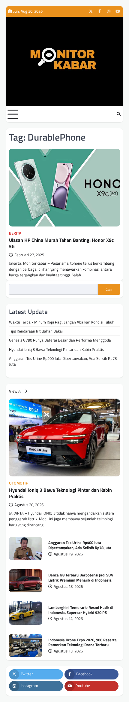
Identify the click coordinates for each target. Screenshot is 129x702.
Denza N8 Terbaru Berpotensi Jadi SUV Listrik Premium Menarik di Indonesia (80, 577)
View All (16, 391)
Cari (109, 289)
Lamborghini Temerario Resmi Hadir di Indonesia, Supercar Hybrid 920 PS (80, 609)
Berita (15, 233)
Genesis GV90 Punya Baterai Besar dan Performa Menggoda (60, 340)
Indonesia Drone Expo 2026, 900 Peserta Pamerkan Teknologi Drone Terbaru (82, 642)
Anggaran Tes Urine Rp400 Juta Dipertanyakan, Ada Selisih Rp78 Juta (63, 361)
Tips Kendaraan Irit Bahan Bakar (36, 331)
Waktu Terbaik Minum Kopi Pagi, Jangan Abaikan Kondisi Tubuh (61, 322)
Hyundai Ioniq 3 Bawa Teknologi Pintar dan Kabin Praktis (56, 349)
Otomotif (18, 483)
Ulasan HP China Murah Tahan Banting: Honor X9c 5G (61, 243)
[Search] (118, 114)
